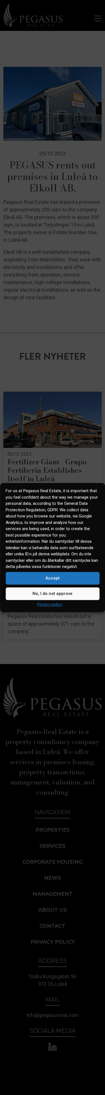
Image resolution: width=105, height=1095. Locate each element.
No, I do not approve (52, 593)
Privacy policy (49, 604)
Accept (52, 578)
